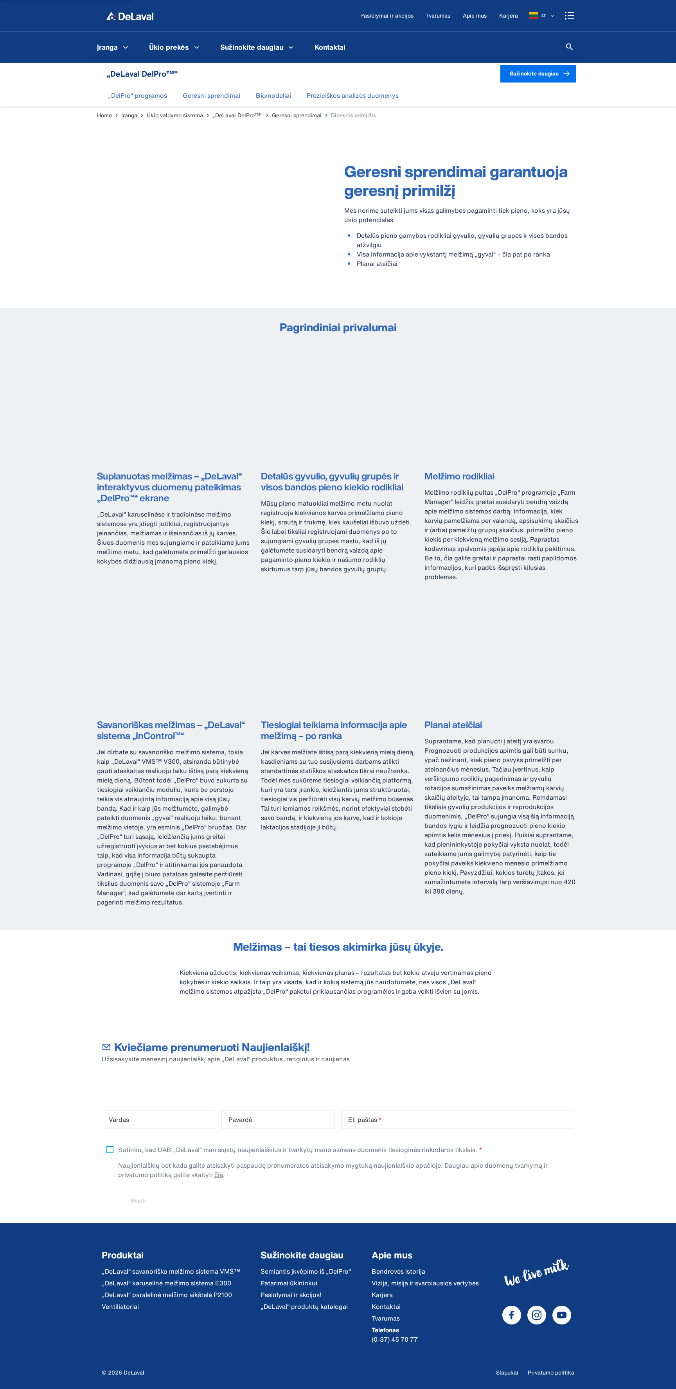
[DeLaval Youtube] (561, 1315)
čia (218, 1174)
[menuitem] (114, 47)
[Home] (129, 15)
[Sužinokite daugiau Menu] (291, 47)
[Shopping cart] (569, 15)
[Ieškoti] (569, 47)
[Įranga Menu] (125, 47)
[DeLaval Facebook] (511, 1315)
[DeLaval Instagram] (536, 1315)
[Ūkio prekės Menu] (197, 47)
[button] (137, 95)
